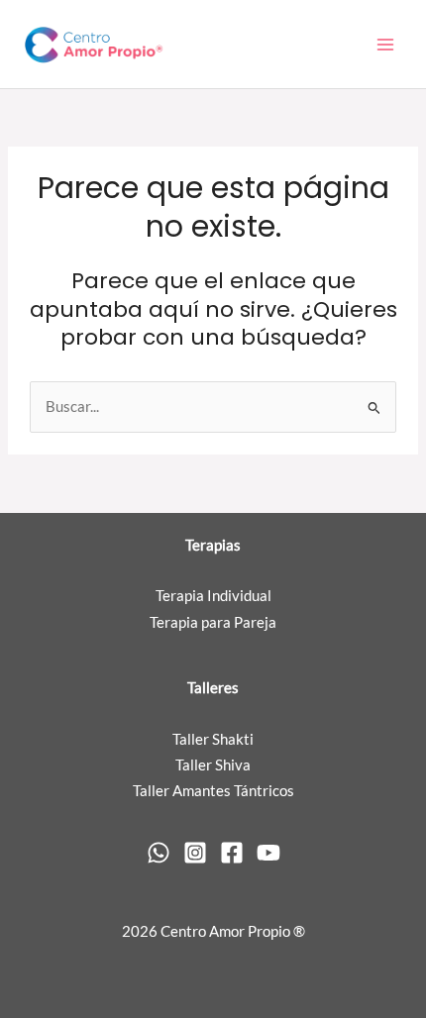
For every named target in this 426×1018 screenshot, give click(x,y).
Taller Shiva (213, 765)
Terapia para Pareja (213, 622)
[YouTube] (268, 852)
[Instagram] (195, 852)
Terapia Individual (213, 595)
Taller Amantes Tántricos (213, 790)
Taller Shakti (213, 739)
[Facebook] (232, 852)
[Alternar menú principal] (385, 44)
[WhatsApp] (158, 852)
